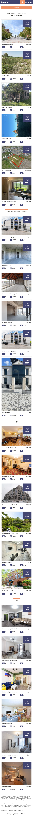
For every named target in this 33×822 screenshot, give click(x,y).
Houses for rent (12, 810)
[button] (31, 2)
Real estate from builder (17, 211)
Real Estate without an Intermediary (16, 14)
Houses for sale (12, 809)
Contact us (22, 813)
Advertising (16, 813)
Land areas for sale (27, 809)
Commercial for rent (19, 810)
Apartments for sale (5, 809)
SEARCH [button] (16, 7)
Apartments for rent (5, 810)
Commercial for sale (19, 809)
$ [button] (28, 2)
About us (9, 813)
